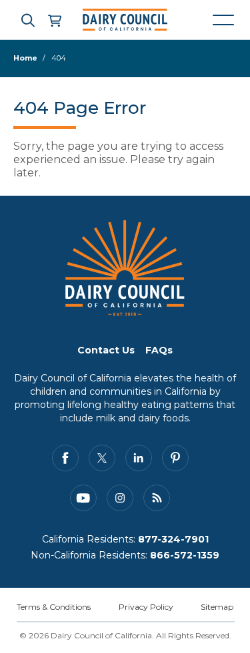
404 (58, 58)
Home (25, 58)
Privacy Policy (146, 607)
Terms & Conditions (54, 607)
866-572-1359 (184, 555)
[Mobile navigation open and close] (223, 20)
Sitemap (217, 607)
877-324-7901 (173, 539)
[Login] (54, 20)
